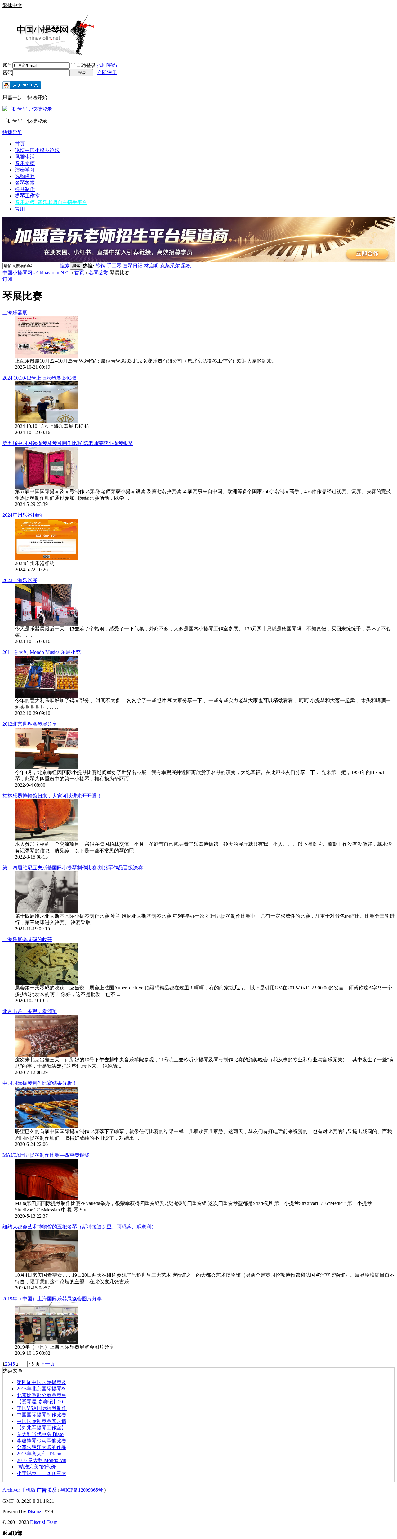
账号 (7, 65)
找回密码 (107, 65)
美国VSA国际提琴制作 (42, 1408)
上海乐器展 (14, 312)
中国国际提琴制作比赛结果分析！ (39, 1083)
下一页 (47, 1364)
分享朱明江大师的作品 (41, 1447)
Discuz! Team (43, 1522)
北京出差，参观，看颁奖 (29, 1011)
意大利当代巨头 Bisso (40, 1434)
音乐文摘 (25, 163)
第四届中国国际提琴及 (41, 1382)
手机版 (28, 1490)
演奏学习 (25, 169)
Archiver (11, 1490)
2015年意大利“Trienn (39, 1453)
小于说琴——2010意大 (41, 1473)
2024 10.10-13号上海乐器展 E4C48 (39, 377)
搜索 (65, 265)
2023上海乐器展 (19, 580)
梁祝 (186, 265)
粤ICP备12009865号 (81, 1490)
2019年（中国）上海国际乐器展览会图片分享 (52, 1298)
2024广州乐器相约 (22, 515)
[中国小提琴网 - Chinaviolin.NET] (49, 54)
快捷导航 (12, 132)
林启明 (151, 265)
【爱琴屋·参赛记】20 (40, 1401)
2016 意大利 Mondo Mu (41, 1460)
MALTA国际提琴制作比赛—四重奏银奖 (45, 1155)
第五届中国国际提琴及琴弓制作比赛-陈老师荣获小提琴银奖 (67, 443)
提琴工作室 (27, 195)
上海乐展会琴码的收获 (27, 939)
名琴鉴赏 (25, 182)
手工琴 (114, 265)
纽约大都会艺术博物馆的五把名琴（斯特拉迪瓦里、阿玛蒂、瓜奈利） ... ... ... (86, 1226)
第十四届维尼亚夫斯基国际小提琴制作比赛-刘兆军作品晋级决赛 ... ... (77, 867)
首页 (20, 143)
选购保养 (25, 176)
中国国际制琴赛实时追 (41, 1421)
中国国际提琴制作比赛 (41, 1414)
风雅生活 (25, 156)
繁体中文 (12, 5)
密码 (7, 72)
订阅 (7, 279)
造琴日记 (133, 265)
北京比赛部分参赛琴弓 (41, 1395)
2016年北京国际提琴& (41, 1388)
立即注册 (107, 72)
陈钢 (100, 265)
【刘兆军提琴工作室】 (41, 1427)
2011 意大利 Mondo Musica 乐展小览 (41, 652)
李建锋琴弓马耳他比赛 (41, 1440)
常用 (20, 208)
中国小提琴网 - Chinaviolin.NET (36, 272)
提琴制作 (25, 189)
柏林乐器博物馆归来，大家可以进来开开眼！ (52, 795)
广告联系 (46, 1490)
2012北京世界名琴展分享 (29, 724)
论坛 (37, 150)
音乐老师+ (51, 202)
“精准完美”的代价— (39, 1466)
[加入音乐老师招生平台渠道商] (198, 260)
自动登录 (86, 65)
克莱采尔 (170, 265)
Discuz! (35, 1511)
